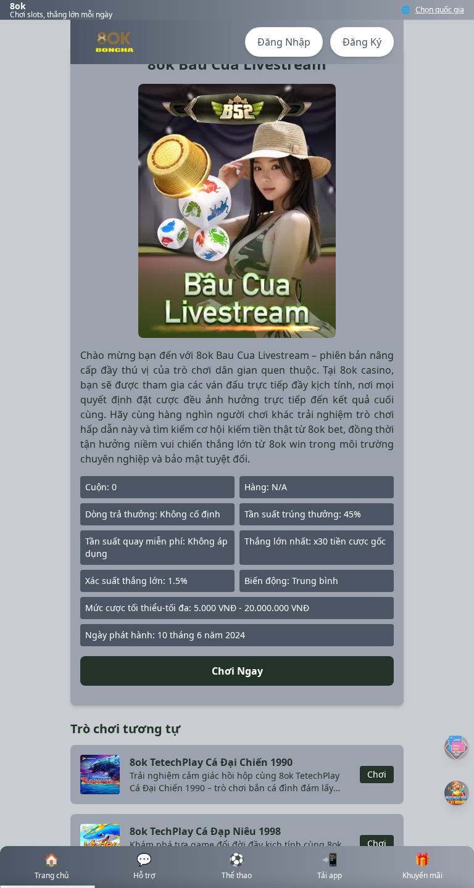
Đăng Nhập (283, 42)
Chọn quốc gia (439, 10)
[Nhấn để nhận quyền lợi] (456, 793)
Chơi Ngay (237, 671)
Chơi (376, 774)
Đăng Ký (362, 42)
